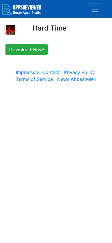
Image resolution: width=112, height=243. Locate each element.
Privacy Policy (79, 72)
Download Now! (26, 49)
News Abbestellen (76, 79)
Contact (51, 72)
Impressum (27, 72)
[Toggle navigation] (95, 9)
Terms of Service (34, 79)
